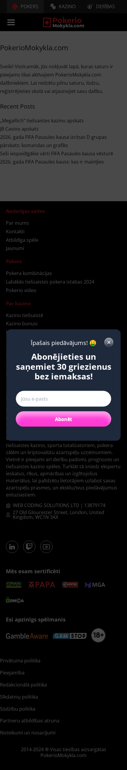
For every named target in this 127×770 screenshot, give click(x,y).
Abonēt (63, 419)
